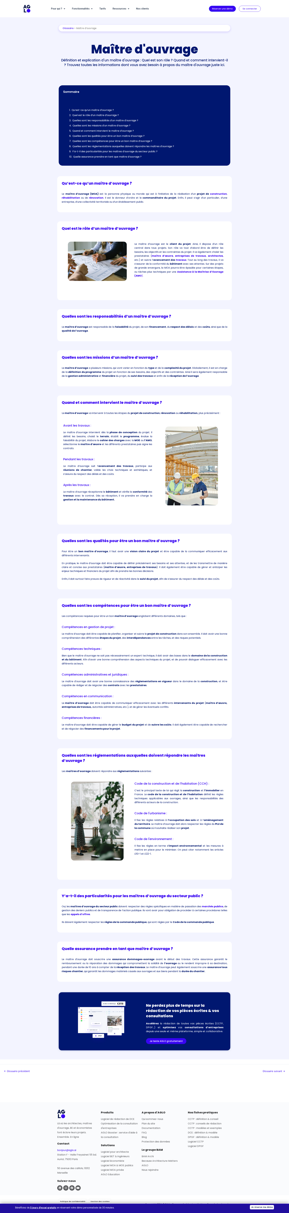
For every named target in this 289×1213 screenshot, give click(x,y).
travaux (181, 260)
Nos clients (142, 8)
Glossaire (68, 28)
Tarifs (102, 8)
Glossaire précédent (17, 1071)
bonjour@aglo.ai (66, 1150)
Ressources (119, 8)
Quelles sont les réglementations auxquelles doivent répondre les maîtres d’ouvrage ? (123, 146)
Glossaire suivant (274, 1071)
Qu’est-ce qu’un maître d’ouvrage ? (93, 110)
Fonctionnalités (81, 8)
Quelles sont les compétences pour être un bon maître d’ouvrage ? (112, 141)
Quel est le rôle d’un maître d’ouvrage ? (95, 115)
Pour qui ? (56, 8)
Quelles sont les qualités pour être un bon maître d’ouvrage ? (108, 136)
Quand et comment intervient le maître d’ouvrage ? (103, 131)
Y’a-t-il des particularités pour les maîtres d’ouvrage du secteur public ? (114, 151)
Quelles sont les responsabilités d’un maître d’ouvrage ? (105, 120)
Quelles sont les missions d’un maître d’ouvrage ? (101, 125)
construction (218, 194)
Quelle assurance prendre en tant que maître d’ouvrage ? (107, 156)
